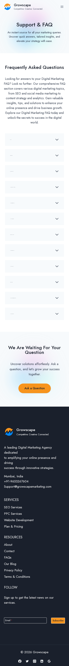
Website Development (18, 520)
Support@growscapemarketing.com (27, 486)
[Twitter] (27, 661)
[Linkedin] (42, 661)
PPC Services (13, 513)
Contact (9, 551)
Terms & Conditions (17, 576)
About (8, 544)
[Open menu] (62, 6)
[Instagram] (34, 661)
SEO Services (13, 507)
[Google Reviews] (49, 661)
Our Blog (10, 564)
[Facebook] (20, 661)
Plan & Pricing (13, 526)
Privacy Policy (13, 570)
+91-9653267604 (16, 481)
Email (8, 620)
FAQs (7, 557)
